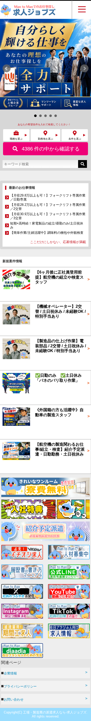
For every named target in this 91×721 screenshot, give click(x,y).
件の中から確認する (51, 58)
